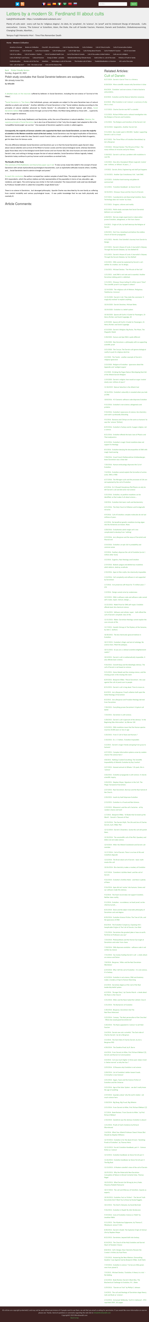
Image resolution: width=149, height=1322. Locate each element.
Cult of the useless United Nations (99, 54)
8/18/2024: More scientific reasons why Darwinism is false (125, 85)
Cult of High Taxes (74, 51)
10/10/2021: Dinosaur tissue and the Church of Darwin (123, 192)
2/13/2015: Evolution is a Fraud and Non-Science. (122, 802)
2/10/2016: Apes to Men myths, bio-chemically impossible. (125, 572)
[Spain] (54, 4)
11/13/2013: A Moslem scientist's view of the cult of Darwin (125, 1167)
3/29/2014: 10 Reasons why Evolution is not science (122, 1067)
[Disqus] (51, 233)
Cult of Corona (14, 51)
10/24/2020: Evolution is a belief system (118, 310)
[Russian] (75, 4)
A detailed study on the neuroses (18, 94)
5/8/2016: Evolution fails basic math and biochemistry (123, 502)
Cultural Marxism (38, 58)
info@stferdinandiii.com (102, 1313)
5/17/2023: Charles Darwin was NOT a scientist (121, 109)
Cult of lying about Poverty (92, 51)
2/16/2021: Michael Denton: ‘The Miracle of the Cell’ (123, 270)
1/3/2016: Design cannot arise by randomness (120, 592)
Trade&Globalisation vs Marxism (105, 61)
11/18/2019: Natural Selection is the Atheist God (121, 387)
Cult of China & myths (103, 47)
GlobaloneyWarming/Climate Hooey (79, 58)
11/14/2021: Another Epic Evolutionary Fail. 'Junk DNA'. (124, 175)
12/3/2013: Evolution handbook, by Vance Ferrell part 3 (124, 1155)
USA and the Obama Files (53, 65)
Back (7, 70)
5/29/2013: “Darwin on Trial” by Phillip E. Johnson (122, 1287)
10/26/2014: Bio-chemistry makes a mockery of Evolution (124, 867)
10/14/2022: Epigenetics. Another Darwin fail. (120, 127)
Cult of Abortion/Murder (71, 47)
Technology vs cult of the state (61, 61)
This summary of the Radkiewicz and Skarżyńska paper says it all (29, 165)
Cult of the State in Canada (75, 54)
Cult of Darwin (27, 51)
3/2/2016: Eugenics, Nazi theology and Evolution (121, 560)
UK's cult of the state (126, 61)
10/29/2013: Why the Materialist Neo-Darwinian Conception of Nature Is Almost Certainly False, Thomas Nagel (124, 1175)
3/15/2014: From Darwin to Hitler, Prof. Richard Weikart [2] (125, 1107)
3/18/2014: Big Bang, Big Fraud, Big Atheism (120, 1102)
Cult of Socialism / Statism (33, 54)
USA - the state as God (34, 65)
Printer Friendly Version (20, 70)
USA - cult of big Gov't (17, 65)
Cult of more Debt (129, 51)
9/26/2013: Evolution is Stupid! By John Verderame (122, 1210)
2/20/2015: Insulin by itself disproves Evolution (121, 797)
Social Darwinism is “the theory (18, 102)
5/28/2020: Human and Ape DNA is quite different (122, 337)
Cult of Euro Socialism (42, 51)
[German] (49, 4)
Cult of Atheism (87, 47)
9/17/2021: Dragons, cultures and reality (119, 204)
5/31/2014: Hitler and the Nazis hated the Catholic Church (125, 1000)
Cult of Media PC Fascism (112, 51)
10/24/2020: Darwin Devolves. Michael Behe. (120, 305)
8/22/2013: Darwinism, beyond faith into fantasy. (121, 1237)
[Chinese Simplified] (70, 4)
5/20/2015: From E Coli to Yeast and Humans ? (121, 735)
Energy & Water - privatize (55, 58)
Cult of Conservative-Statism (122, 47)
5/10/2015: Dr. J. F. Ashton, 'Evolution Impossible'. (122, 740)
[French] (44, 4)
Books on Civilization (32, 47)
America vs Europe (16, 47)
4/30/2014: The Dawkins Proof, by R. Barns (119, 1047)
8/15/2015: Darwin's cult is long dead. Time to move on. (124, 687)
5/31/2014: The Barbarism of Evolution (118, 1005)
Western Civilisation (21, 43)
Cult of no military (15, 54)
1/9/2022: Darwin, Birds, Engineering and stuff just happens (125, 170)
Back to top (75, 1318)
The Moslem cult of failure (83, 61)
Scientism (45, 61)
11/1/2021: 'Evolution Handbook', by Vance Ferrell (122, 187)
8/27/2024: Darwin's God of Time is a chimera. (121, 79)
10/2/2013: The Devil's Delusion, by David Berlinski (122, 1205)
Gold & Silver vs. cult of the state (104, 58)
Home (9, 43)
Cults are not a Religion (120, 54)
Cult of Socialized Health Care (54, 54)
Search (134, 4)
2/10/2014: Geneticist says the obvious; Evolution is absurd (125, 1120)
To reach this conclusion (14, 176)
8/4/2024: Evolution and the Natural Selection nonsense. (124, 97)
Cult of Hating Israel (59, 51)
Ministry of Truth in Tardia (127, 58)
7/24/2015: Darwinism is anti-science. (118, 715)
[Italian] (59, 4)
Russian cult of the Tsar (31, 61)
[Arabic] (65, 4)
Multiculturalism (15, 61)
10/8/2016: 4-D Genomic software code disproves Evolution (125, 400)
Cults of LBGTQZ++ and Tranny (19, 58)
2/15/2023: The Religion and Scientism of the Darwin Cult (125, 122)
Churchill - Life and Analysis (51, 47)
